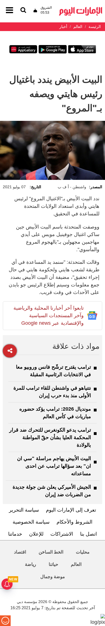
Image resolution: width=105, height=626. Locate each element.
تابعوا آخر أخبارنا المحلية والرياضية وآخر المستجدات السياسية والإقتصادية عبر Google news (48, 315)
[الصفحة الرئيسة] (80, 8)
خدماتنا (15, 534)
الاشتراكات (61, 534)
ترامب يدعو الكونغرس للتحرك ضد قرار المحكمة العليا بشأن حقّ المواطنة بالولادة (50, 437)
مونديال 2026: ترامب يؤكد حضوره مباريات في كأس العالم (55, 412)
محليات (83, 552)
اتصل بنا (88, 534)
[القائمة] (23, 10)
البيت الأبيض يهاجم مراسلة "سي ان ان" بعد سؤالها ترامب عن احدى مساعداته (54, 466)
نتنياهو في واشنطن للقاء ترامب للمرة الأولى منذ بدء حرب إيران (52, 391)
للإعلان (36, 534)
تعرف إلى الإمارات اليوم (71, 510)
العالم (76, 564)
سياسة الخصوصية (31, 522)
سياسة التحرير (24, 510)
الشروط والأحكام (74, 522)
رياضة (30, 564)
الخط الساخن (51, 552)
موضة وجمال (52, 576)
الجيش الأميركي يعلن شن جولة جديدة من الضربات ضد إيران (52, 490)
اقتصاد (20, 552)
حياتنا (53, 564)
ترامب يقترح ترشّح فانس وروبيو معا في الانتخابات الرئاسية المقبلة (53, 370)
